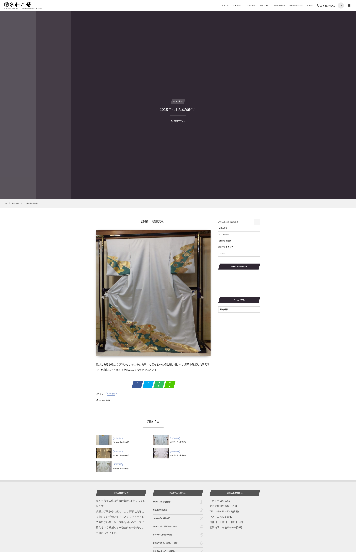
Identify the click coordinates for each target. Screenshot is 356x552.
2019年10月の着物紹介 (162, 502)
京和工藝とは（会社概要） (229, 222)
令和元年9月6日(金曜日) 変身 (165, 543)
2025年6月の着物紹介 (121, 469)
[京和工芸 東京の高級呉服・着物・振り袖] (18, 4)
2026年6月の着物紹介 (121, 442)
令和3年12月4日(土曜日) (162, 535)
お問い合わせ (223, 234)
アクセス (222, 253)
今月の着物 (111, 394)
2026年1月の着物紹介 (121, 455)
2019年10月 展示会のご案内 (165, 526)
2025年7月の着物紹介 (178, 455)
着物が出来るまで (225, 247)
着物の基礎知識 (224, 241)
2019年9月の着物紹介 (161, 518)
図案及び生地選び (160, 510)
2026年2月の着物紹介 (178, 442)
